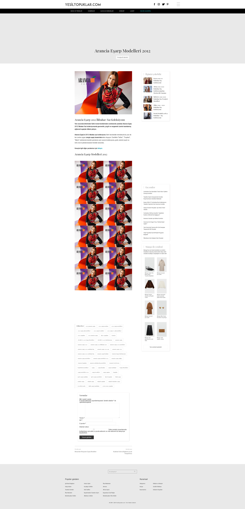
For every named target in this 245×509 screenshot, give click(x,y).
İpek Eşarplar (108, 377)
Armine (105, 486)
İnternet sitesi (84, 427)
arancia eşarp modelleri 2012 (100, 358)
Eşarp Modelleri (124, 367)
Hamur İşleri (87, 483)
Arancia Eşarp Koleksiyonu (119, 354)
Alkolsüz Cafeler (88, 496)
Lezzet (132, 11)
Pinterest (167, 4)
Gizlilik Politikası (157, 486)
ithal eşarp (118, 377)
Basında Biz (143, 489)
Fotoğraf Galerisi (122, 57)
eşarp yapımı (106, 372)
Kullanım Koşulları (157, 489)
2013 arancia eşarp (93, 335)
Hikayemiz (142, 483)
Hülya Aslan (68, 486)
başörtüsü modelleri (83, 367)
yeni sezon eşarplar (108, 386)
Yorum (82, 418)
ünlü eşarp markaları (94, 386)
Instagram (158, 4)
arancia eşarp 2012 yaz (103, 349)
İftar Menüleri (68, 492)
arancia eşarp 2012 (82, 344)
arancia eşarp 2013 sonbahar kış (86, 354)
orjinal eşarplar (101, 381)
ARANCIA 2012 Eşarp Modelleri (86, 340)
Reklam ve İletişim (158, 483)
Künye (141, 486)
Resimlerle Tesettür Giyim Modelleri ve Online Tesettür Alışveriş (82, 4)
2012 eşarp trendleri (99, 331)
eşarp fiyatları (101, 367)
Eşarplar (115, 372)
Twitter (163, 4)
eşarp (93, 367)
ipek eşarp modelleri (96, 377)
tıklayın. (100, 148)
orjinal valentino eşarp (114, 381)
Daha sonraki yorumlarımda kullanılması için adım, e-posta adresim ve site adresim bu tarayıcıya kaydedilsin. (103, 431)
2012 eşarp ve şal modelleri (114, 331)
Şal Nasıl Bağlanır (69, 483)
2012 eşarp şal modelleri (84, 331)
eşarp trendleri (96, 372)
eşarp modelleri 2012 (83, 372)
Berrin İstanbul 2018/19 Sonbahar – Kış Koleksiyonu (161, 116)
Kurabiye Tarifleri (88, 486)
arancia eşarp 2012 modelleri (117, 344)
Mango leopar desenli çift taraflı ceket (149, 296)
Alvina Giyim (106, 489)
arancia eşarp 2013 (117, 349)
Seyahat (121, 11)
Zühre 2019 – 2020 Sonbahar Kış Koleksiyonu (159, 107)
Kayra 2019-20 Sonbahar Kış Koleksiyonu (158, 81)
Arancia (113, 335)
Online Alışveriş (145, 11)
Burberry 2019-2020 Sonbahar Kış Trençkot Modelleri (161, 99)
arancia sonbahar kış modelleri (98, 363)
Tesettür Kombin (69, 489)
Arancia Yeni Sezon (114, 363)
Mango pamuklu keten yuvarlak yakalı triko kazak (161, 296)
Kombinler (91, 11)
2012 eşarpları (81, 335)
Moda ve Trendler (76, 11)
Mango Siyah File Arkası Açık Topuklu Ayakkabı (149, 274)
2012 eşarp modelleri (116, 326)
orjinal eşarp (91, 381)
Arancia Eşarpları (82, 363)
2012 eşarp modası (103, 326)
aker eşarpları (104, 335)
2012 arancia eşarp (90, 326)
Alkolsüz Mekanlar (107, 11)
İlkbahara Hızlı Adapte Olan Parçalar (153, 238)
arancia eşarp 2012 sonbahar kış (86, 349)
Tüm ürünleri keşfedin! (156, 347)
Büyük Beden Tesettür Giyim (91, 492)
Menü (178, 4)
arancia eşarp (118, 340)
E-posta (82, 423)
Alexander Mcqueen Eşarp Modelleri (85, 451)
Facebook (154, 4)
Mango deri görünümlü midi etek (149, 339)
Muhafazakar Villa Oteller (109, 496)
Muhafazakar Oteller (70, 496)
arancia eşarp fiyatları (102, 354)
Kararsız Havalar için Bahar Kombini (153, 218)
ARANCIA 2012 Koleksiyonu (105, 340)
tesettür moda (81, 386)
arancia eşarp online (117, 358)
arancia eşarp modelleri (84, 358)
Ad (80, 420)
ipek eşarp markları (83, 377)
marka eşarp (81, 381)
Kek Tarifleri (87, 489)
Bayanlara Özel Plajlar (109, 492)
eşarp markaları (112, 367)
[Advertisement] (122, 30)
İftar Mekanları (107, 483)
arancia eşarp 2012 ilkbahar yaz (99, 344)
